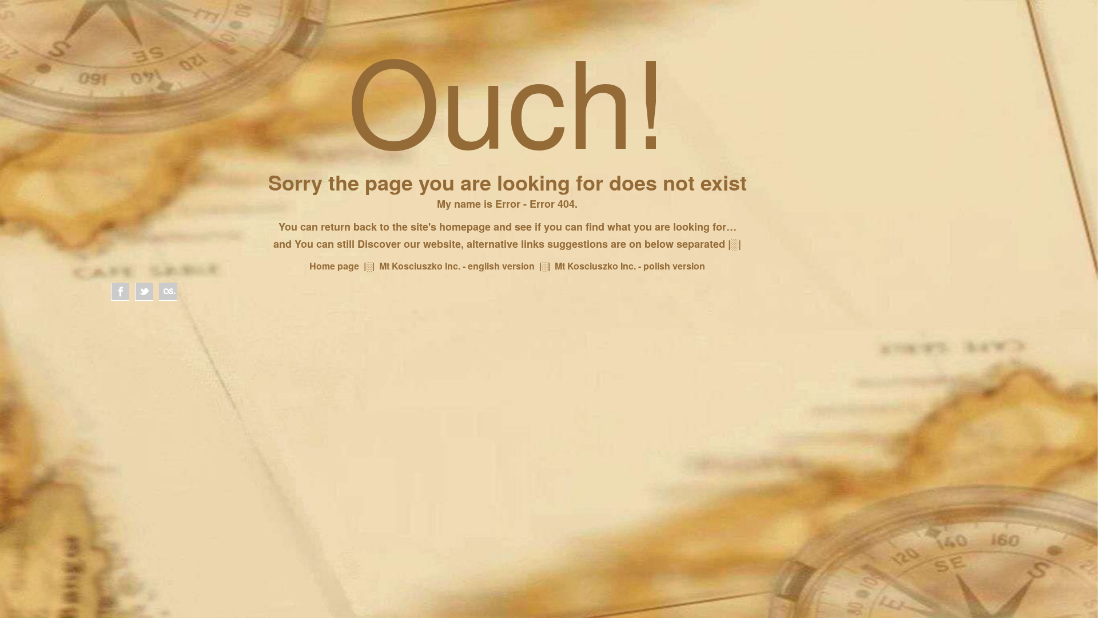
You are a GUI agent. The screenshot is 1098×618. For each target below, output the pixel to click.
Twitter (144, 292)
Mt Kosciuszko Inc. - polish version (630, 265)
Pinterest (168, 292)
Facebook (120, 292)
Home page (334, 265)
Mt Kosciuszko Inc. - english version (457, 265)
